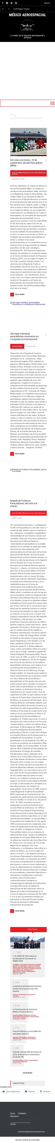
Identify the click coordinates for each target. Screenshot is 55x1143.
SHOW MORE (27, 1073)
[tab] (32, 930)
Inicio (12, 1113)
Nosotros (14, 1116)
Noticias (15, 174)
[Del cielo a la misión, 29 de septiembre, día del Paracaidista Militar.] (29, 142)
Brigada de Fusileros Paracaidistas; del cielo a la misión (23, 503)
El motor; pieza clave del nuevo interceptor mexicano (25, 9)
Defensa (33, 968)
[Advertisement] (27, 70)
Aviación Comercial (26, 966)
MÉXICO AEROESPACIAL (27, 15)
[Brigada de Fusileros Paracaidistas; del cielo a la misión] (29, 483)
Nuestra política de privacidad (27, 1140)
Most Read (32, 929)
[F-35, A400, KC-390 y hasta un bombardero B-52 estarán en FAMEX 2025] (27, 942)
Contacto (22, 1113)
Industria (22, 973)
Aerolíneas (16, 964)
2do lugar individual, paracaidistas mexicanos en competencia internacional (24, 336)
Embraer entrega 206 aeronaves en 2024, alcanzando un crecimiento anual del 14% (27, 1054)
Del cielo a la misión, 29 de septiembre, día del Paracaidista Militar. (26, 163)
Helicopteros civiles (19, 971)
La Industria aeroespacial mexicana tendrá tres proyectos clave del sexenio (27, 988)
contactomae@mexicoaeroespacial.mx (31, 1132)
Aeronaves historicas (28, 964)
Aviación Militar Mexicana (20, 172)
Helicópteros (28, 970)
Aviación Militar (17, 346)
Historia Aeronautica (29, 1038)
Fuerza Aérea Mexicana (37, 172)
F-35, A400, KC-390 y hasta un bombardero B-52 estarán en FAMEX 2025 (25, 958)
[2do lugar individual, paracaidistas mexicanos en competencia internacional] (29, 316)
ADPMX (13, 1124)
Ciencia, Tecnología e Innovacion (27, 967)
